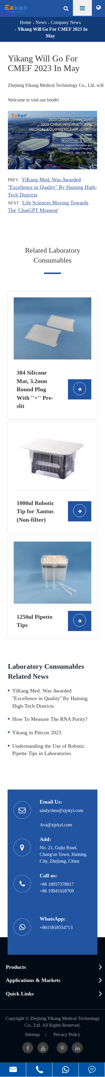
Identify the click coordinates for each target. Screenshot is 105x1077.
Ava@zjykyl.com (56, 824)
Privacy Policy (66, 1034)
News (41, 22)
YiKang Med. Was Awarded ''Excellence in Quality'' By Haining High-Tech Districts (52, 187)
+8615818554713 (56, 927)
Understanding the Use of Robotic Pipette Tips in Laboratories (48, 750)
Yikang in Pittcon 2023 (36, 732)
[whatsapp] (65, 1069)
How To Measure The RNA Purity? (50, 719)
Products (16, 967)
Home (25, 22)
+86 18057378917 (57, 884)
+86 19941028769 (57, 890)
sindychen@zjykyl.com (61, 810)
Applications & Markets (33, 980)
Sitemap (32, 1034)
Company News (66, 22)
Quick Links (20, 994)
